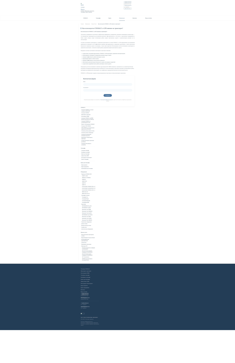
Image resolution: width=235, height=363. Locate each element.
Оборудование (84, 171)
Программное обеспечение (86, 244)
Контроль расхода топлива (86, 225)
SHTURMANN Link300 (86, 207)
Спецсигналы (83, 242)
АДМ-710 (84, 184)
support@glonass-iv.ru (85, 306)
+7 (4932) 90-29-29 (127, 1)
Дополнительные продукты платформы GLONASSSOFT (87, 251)
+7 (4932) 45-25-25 (127, 2)
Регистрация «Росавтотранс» (86, 157)
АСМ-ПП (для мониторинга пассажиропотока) (87, 259)
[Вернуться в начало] (82, 6)
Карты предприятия (85, 166)
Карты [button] (110, 18)
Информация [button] (122, 18)
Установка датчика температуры (87, 132)
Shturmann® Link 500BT (86, 209)
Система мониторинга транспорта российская (87, 141)
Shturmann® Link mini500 (86, 213)
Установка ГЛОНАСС (85, 112)
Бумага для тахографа (85, 279)
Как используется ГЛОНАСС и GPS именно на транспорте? (102, 28)
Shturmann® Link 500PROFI (87, 211)
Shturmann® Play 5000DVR (87, 220)
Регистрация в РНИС (85, 116)
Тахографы (83, 148)
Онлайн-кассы (84, 227)
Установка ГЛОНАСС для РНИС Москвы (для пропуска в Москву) (87, 119)
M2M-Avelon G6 (85, 191)
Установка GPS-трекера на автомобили (86, 144)
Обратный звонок (128, 8)
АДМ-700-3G (84, 181)
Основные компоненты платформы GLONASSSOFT (88, 248)
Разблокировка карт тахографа (87, 168)
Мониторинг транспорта (85, 114)
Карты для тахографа (85, 162)
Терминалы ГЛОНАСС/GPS (86, 174)
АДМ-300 (84, 179)
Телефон (86, 87)
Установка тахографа (85, 150)
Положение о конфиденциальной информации (89, 322)
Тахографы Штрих (85, 198)
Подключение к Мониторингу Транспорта (86, 138)
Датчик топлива (84, 223)
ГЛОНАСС (83, 107)
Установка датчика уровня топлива (87, 130)
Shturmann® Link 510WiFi (87, 218)
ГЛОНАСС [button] (85, 18)
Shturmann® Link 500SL (86, 216)
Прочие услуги (84, 232)
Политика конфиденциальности (87, 321)
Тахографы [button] (98, 18)
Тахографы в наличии (85, 195)
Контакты (135, 18)
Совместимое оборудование (86, 221)
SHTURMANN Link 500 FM (87, 214)
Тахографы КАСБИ (85, 202)
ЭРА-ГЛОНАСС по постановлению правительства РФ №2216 (87, 128)
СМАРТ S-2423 (85, 175)
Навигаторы (83, 204)
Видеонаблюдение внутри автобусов (88, 237)
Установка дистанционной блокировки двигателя (86, 135)
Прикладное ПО (84, 246)
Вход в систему (148, 18)
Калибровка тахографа (85, 152)
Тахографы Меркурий (86, 200)
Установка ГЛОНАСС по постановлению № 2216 (85, 122)
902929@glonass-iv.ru (85, 297)
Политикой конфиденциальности (107, 99)
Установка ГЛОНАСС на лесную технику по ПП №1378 (87, 110)
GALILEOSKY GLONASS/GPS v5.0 (88, 188)
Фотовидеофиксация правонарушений (85, 240)
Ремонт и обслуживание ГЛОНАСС (88, 124)
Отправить (107, 95)
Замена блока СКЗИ (85, 155)
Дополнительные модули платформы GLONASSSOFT (87, 254)
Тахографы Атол (85, 197)
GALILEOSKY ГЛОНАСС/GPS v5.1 (88, 190)
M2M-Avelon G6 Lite (86, 193)
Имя (84, 81)
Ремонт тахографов (84, 159)
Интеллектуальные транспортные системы (87, 235)
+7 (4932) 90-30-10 (127, 5)
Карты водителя (84, 164)
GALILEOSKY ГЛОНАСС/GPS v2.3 (88, 186)
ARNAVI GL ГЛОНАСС (86, 177)
